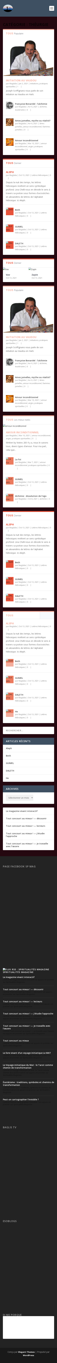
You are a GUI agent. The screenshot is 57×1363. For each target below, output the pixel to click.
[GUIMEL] (10, 228)
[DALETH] (10, 245)
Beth (17, 209)
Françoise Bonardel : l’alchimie (31, 103)
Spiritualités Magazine (18, 972)
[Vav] (16, 269)
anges (30, 146)
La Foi (18, 459)
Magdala (13, 83)
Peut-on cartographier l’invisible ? (21, 1099)
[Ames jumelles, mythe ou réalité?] (10, 122)
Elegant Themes (26, 1352)
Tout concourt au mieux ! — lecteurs (25, 825)
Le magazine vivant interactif (22, 811)
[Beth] (10, 211)
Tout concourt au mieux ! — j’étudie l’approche (25, 835)
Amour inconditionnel (26, 140)
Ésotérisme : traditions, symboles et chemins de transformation (28, 1083)
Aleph (10, 172)
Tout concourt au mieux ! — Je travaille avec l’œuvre (27, 845)
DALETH (19, 243)
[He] (10, 713)
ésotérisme (20, 110)
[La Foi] (10, 461)
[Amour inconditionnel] (10, 142)
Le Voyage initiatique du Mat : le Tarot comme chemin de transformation (28, 1066)
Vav (8, 274)
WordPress (28, 1355)
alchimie (43, 106)
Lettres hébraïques (40, 175)
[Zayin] (41, 269)
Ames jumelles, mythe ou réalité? (32, 120)
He (16, 711)
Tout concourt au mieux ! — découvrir (26, 818)
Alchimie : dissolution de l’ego (31, 496)
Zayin (35, 274)
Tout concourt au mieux (16, 1040)
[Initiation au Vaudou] (28, 57)
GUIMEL (19, 226)
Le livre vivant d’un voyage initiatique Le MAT (27, 1052)
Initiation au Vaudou (21, 80)
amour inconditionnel (32, 126)
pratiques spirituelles (21, 438)
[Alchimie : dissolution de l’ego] (10, 497)
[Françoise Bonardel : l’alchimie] (10, 105)
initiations (34, 83)
